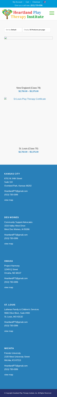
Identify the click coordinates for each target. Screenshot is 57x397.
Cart (27, 2)
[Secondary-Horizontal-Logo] (23, 14)
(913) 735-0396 (36, 5)
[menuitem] (17, 2)
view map (8, 200)
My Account (17, 2)
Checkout (36, 2)
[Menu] (50, 13)
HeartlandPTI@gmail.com (16, 191)
